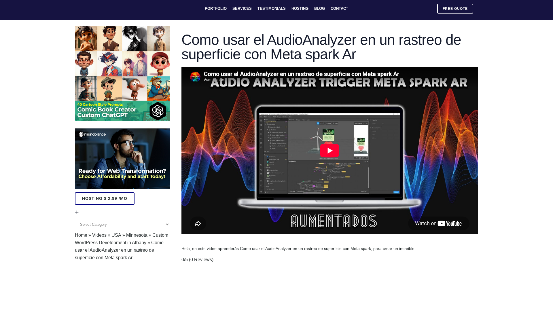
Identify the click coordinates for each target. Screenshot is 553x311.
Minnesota (136, 235)
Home (81, 235)
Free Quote (455, 9)
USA (116, 235)
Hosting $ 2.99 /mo (104, 198)
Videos (99, 235)
